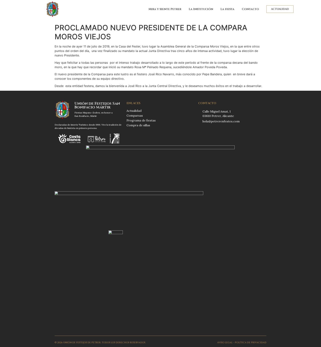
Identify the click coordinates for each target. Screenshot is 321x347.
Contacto (250, 9)
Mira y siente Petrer (164, 9)
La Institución (201, 9)
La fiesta (227, 9)
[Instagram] (207, 131)
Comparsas (135, 115)
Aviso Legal (225, 342)
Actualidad (134, 111)
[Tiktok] (215, 131)
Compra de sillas (138, 125)
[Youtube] (222, 131)
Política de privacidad (250, 342)
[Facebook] (200, 131)
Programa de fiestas (141, 120)
